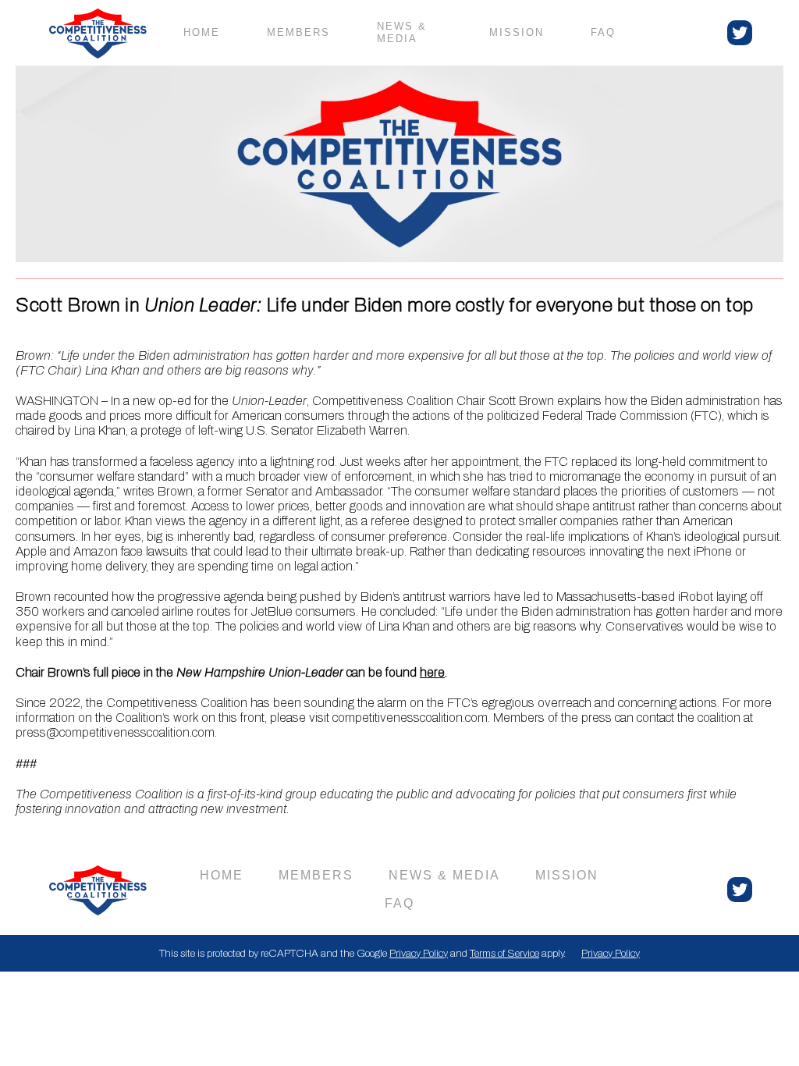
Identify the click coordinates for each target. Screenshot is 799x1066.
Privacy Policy (418, 953)
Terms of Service (504, 953)
